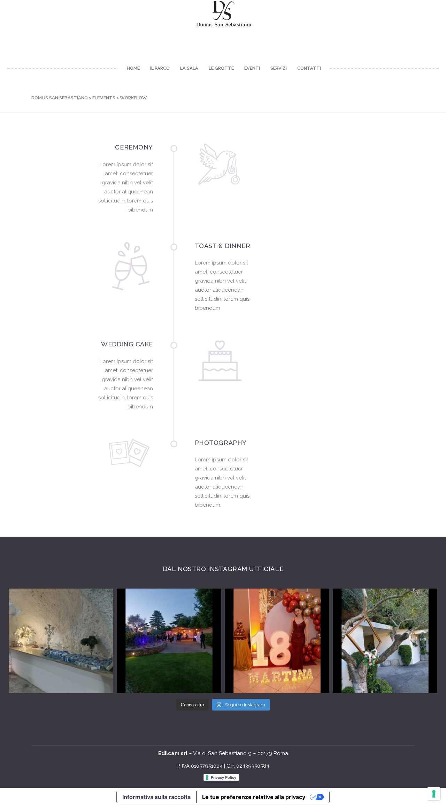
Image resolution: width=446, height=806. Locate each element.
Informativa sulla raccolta (156, 796)
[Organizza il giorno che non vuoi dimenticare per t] (169, 641)
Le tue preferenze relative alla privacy (253, 796)
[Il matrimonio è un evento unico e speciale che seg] (385, 641)
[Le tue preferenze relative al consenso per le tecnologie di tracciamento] (433, 793)
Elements (103, 97)
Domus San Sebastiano (59, 97)
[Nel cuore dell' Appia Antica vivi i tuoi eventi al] (61, 641)
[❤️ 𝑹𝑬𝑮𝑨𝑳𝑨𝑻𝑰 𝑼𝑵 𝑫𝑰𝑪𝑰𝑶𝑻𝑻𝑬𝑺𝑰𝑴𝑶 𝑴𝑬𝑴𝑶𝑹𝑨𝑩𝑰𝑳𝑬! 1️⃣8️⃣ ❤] (277, 641)
